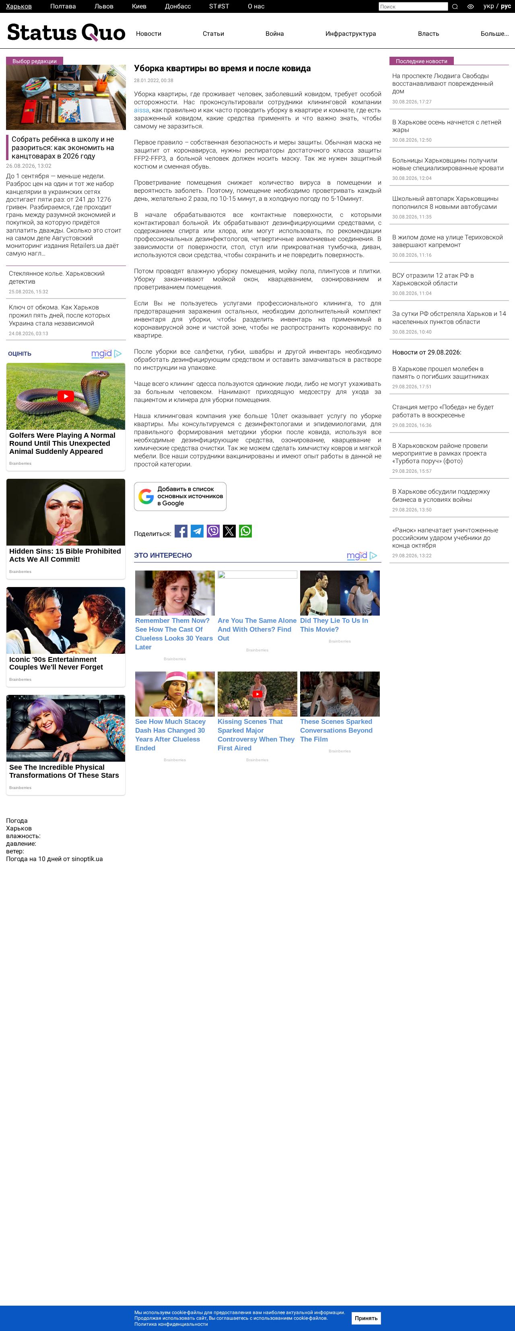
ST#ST (219, 6)
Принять (366, 1318)
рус (506, 6)
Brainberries (175, 659)
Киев (139, 6)
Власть (428, 33)
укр (489, 6)
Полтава (63, 6)
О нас (256, 6)
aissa (141, 110)
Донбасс (178, 6)
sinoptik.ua (87, 859)
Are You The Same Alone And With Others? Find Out (257, 629)
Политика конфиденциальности (171, 1324)
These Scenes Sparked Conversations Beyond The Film (336, 730)
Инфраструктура (350, 33)
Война (275, 33)
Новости (148, 33)
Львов (104, 6)
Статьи (213, 33)
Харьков (19, 6)
